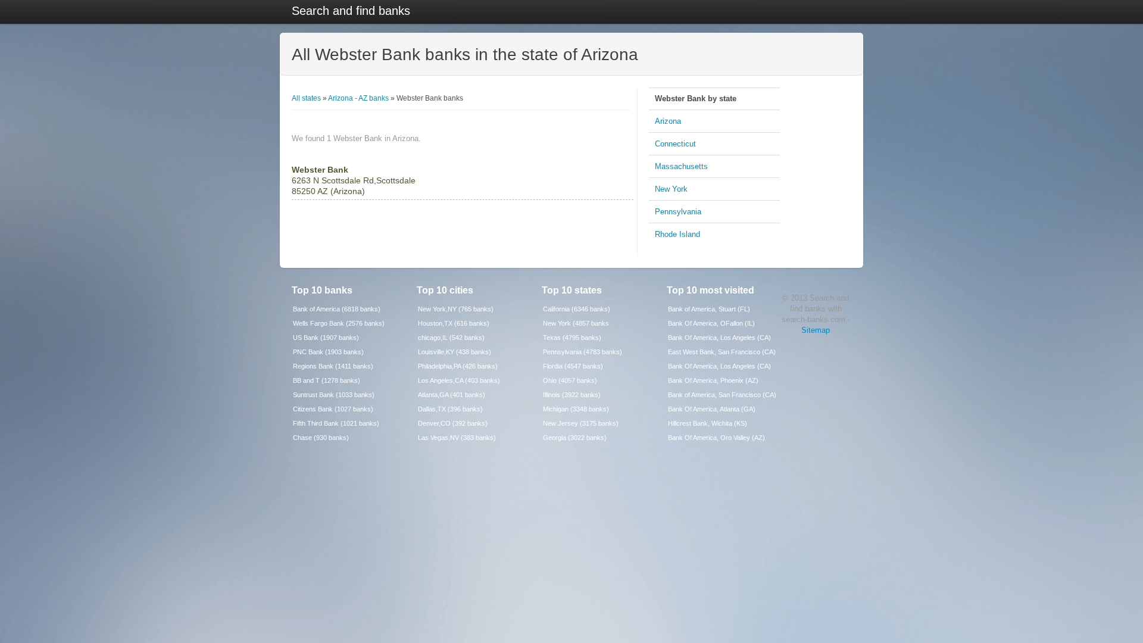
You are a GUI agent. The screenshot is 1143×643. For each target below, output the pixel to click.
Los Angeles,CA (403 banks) (459, 380)
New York (671, 189)
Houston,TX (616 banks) (453, 323)
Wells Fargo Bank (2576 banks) (339, 323)
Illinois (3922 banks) (572, 394)
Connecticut (675, 143)
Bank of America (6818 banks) (336, 309)
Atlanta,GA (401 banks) (451, 394)
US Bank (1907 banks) (326, 337)
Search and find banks (351, 10)
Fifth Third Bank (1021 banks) (336, 423)
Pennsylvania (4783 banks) (582, 351)
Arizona (668, 121)
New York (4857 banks (576, 323)
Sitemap (815, 330)
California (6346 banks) (576, 309)
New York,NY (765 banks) (456, 309)
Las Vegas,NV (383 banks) (457, 437)
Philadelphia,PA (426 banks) (458, 366)
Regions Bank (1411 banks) (333, 366)
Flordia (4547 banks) (573, 366)
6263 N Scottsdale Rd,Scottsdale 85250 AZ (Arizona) (354, 180)
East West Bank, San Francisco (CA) (722, 351)
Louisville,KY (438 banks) (454, 351)
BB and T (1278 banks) (326, 380)
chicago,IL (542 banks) (451, 337)
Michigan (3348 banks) (576, 409)
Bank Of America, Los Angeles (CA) (719, 337)
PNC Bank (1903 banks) (328, 351)
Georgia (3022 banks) (575, 437)
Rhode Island (677, 234)
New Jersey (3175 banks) (581, 423)
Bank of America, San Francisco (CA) (722, 394)
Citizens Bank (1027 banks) (333, 409)
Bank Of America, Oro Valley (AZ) (716, 437)
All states (306, 98)
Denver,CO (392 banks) (453, 423)
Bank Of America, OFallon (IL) (711, 323)
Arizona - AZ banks (358, 98)
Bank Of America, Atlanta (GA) (711, 409)
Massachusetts (681, 166)
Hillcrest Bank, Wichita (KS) (707, 423)
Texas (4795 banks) (572, 337)
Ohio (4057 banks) (570, 380)
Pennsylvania (678, 211)
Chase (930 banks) (321, 437)
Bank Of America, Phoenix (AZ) (713, 380)
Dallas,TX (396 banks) (450, 409)
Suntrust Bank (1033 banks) (333, 394)
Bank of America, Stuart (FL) (709, 309)
